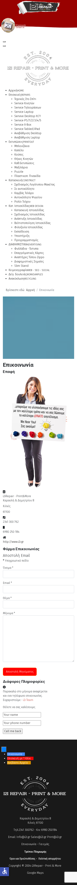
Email (7, 583)
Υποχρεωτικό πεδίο (16, 560)
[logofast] (38, 7)
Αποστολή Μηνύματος (20, 671)
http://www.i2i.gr (13, 541)
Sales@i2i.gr (38, 837)
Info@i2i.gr (23, 837)
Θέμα (7, 598)
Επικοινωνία (28, 844)
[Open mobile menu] (4, 41)
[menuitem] (16, 90)
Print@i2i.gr (54, 837)
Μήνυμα (9, 613)
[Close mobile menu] (4, 46)
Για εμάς (44, 844)
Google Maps (35, 872)
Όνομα (8, 567)
